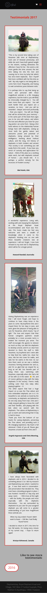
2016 (11, 567)
